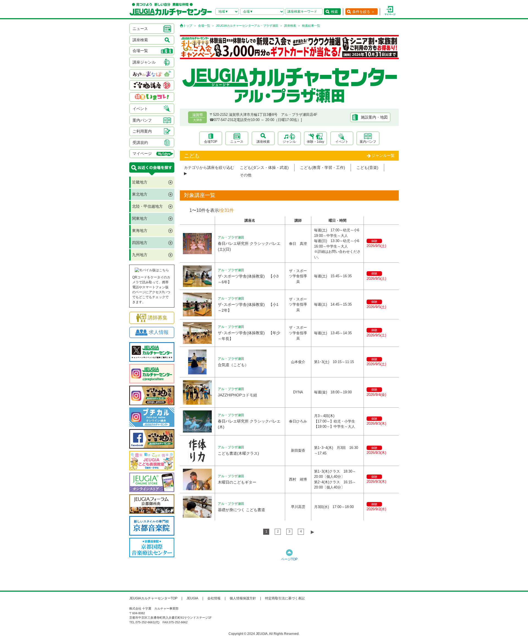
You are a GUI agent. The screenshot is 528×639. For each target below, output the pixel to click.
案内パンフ (368, 142)
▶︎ (312, 532)
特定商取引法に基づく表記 (285, 598)
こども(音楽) (367, 167)
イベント (341, 142)
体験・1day (315, 142)
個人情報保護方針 (243, 598)
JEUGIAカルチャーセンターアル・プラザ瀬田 (247, 25)
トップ (187, 25)
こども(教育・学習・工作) (322, 167)
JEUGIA (192, 598)
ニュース (236, 142)
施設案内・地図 (374, 117)
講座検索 (290, 25)
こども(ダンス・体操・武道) (264, 167)
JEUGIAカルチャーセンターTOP (153, 598)
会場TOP (210, 142)
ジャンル (289, 142)
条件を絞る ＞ (363, 12)
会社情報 (214, 598)
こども (192, 155)
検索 (334, 12)
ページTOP (289, 559)
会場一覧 (204, 25)
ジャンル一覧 (383, 155)
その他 (245, 175)
